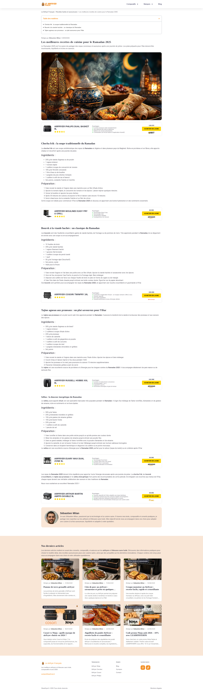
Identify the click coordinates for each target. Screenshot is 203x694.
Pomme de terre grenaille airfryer (58, 587)
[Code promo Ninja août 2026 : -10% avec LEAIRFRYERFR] (143, 615)
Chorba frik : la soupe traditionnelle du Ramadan (61, 24)
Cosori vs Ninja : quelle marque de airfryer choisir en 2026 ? (59, 634)
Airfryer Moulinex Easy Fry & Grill (70, 212)
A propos (119, 669)
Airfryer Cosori (96, 672)
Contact (118, 672)
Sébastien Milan (55, 38)
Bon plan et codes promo (134, 607)
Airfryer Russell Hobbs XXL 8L (71, 381)
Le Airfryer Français (47, 12)
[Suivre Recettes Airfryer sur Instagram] (143, 668)
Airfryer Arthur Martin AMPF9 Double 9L (68, 495)
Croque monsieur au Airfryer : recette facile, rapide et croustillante (142, 588)
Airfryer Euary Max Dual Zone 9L (69, 459)
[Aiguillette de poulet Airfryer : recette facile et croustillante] (101, 615)
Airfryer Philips (96, 675)
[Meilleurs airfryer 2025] (49, 4)
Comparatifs (131, 4)
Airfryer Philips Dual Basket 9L (71, 127)
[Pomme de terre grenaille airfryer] (60, 569)
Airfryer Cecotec (97, 669)
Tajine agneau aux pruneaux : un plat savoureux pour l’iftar (64, 30)
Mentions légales (156, 688)
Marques (147, 4)
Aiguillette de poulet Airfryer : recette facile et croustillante (99, 634)
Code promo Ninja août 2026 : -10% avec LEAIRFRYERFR (142, 634)
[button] (159, 18)
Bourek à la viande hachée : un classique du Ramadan (63, 27)
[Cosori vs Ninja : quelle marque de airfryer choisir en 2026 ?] (60, 615)
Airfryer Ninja (96, 666)
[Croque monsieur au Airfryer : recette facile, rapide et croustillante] (143, 569)
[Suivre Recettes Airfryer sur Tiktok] (148, 668)
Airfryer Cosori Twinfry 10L (71, 294)
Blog (160, 4)
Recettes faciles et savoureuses (66, 12)
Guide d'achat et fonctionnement (55, 607)
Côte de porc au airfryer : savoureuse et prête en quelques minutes (99, 589)
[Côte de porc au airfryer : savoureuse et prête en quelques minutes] (101, 569)
